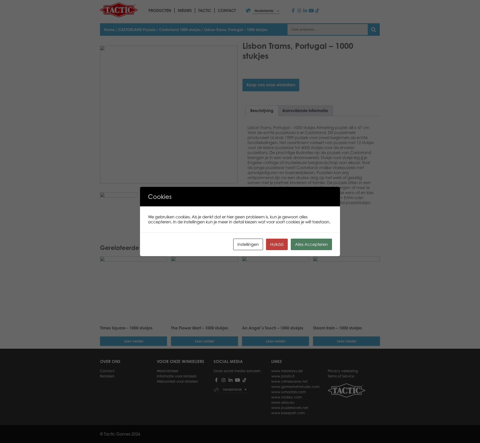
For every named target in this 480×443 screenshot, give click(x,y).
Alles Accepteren (311, 244)
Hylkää (277, 244)
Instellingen (248, 244)
